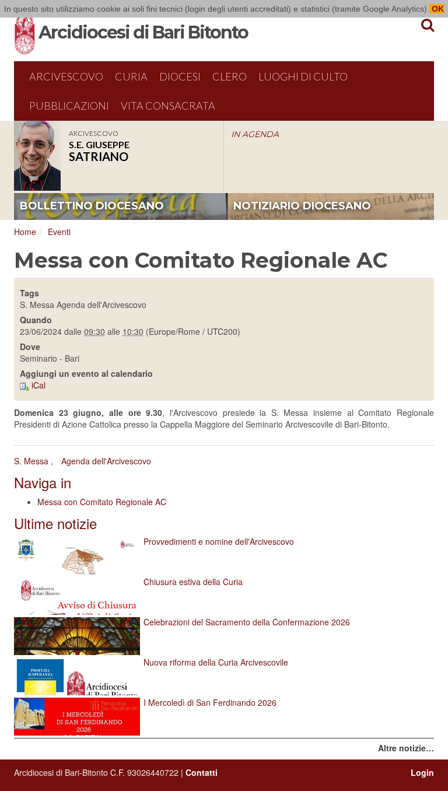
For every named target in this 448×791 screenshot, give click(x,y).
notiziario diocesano (302, 206)
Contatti (202, 772)
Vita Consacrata (168, 105)
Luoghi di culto (303, 76)
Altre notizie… (406, 748)
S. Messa (31, 461)
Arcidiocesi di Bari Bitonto (143, 32)
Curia (131, 76)
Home (25, 231)
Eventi (59, 231)
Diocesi (180, 76)
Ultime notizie (55, 523)
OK (436, 8)
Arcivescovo (66, 76)
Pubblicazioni (69, 105)
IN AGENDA (255, 134)
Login (422, 772)
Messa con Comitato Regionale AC (101, 502)
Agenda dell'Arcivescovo (106, 461)
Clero (229, 76)
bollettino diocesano (92, 206)
